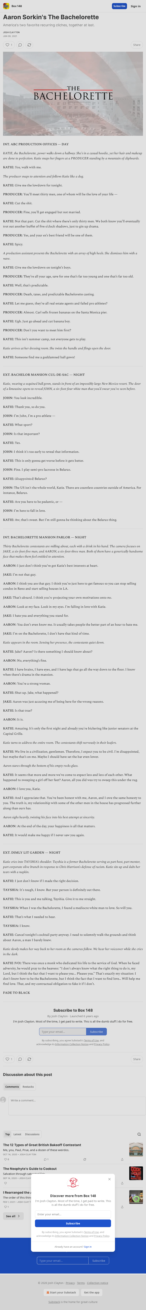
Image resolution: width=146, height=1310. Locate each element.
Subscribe (73, 1223)
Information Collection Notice (72, 1236)
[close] (109, 1179)
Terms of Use (91, 1232)
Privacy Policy (101, 1236)
